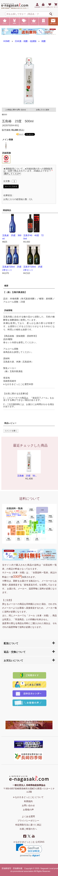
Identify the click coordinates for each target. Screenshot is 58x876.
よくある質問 (28, 816)
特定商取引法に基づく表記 (28, 825)
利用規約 (28, 801)
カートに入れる (11, 186)
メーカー (43, 23)
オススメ (5, 23)
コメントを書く (11, 431)
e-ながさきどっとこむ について (28, 797)
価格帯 (14, 23)
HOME (6, 41)
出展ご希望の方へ (28, 829)
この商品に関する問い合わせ (15, 110)
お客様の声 (28, 809)
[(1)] (6, 159)
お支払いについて (13, 660)
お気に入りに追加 (42, 110)
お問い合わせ (53, 23)
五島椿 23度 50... (27, 476)
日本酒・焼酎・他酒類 (25, 41)
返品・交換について (15, 652)
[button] (29, 850)
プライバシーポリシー (28, 820)
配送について (11, 643)
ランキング (33, 23)
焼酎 (43, 41)
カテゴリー (24, 23)
